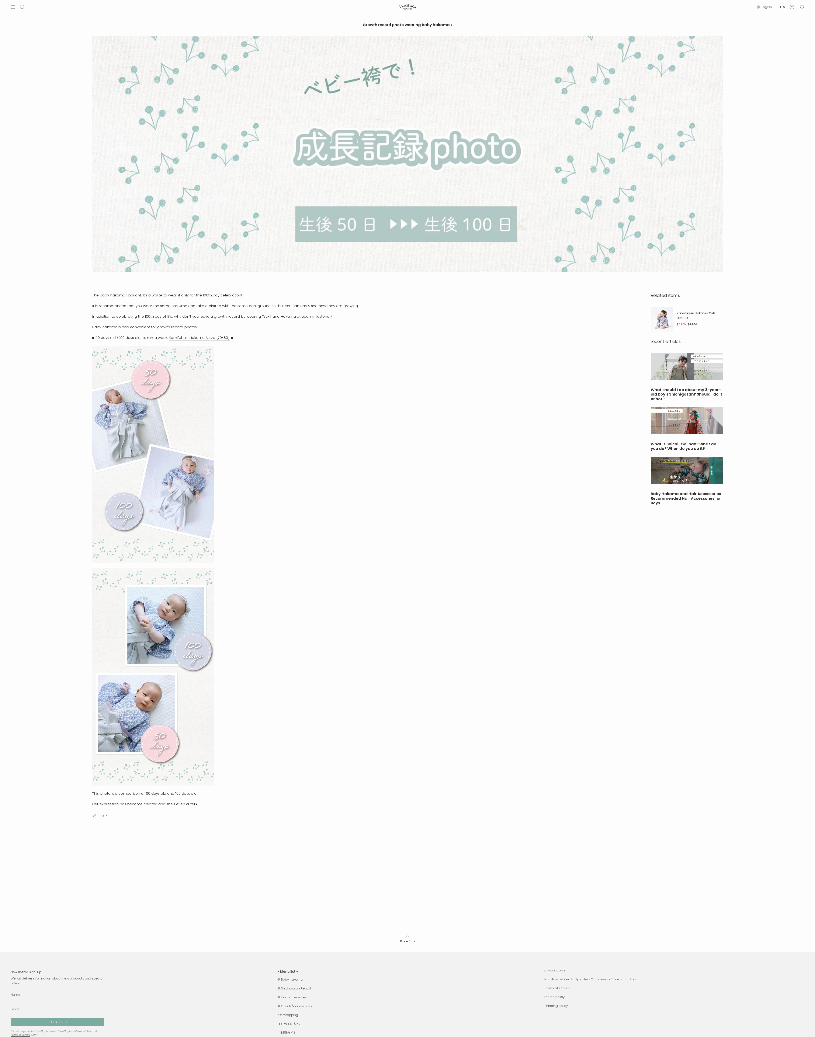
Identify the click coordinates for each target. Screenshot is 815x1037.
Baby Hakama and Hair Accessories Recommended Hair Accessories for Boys (686, 498)
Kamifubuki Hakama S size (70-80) (199, 337)
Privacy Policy (83, 1031)
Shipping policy (556, 1005)
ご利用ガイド (286, 1032)
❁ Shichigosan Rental (294, 988)
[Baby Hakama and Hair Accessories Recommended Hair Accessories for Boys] (687, 470)
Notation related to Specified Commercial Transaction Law (590, 979)
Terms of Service (20, 1034)
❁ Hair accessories (292, 997)
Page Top (407, 941)
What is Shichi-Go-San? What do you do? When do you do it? (683, 446)
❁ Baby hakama (290, 979)
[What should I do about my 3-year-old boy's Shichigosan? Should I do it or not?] (687, 366)
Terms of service (557, 988)
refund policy (554, 997)
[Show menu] (12, 7)
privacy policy (555, 970)
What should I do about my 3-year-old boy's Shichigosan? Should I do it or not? (686, 394)
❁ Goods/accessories (294, 1006)
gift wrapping (287, 1015)
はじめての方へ (288, 1024)
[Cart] (802, 7)
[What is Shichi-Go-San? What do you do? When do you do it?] (687, 420)
